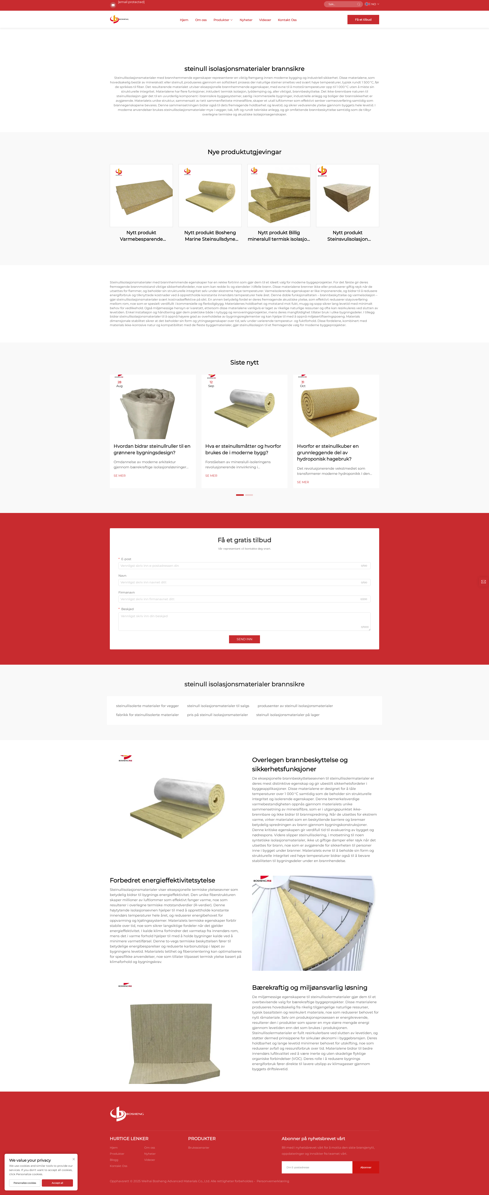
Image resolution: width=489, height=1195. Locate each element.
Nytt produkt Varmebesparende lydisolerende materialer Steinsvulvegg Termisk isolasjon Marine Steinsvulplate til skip (141, 236)
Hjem (184, 20)
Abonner (365, 1167)
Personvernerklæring (273, 1181)
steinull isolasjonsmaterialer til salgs (218, 706)
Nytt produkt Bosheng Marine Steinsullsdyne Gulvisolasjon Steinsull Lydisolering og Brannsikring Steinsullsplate (210, 236)
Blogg (114, 1160)
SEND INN (244, 639)
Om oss (201, 20)
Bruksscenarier (198, 1147)
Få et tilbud (363, 19)
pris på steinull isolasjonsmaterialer (217, 715)
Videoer (265, 20)
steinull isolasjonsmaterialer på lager (288, 715)
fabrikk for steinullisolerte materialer (147, 715)
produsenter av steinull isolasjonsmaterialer (295, 706)
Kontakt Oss (287, 20)
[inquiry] (483, 581)
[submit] (359, 4)
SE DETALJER (141, 195)
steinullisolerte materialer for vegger (147, 706)
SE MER (120, 475)
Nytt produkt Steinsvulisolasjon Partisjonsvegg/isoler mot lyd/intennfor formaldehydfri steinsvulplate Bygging (347, 236)
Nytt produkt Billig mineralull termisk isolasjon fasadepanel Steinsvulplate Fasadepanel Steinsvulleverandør (279, 236)
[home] (119, 19)
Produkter (221, 20)
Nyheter (246, 20)
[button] (240, 495)
